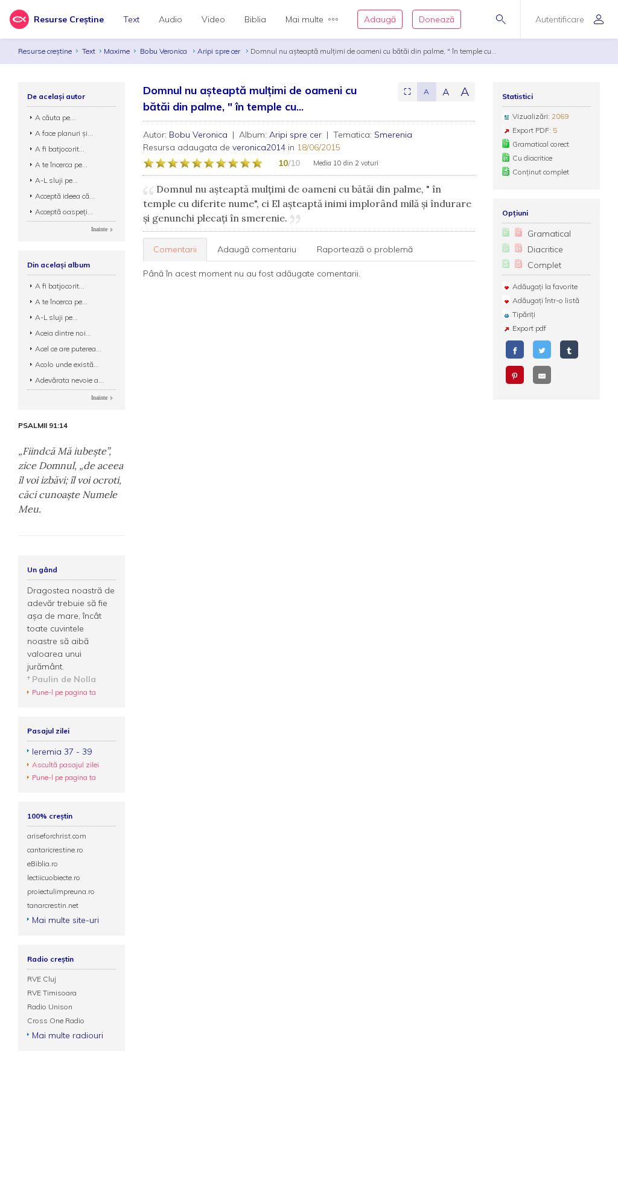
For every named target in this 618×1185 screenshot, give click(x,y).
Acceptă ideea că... (65, 195)
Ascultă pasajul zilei (65, 764)
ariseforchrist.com (56, 835)
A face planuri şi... (64, 133)
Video (213, 19)
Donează (436, 19)
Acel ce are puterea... (68, 348)
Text (131, 19)
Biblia (255, 19)
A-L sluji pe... (56, 180)
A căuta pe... (55, 117)
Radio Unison (49, 1006)
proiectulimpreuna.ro (61, 891)
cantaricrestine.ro (55, 849)
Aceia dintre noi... (63, 332)
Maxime (117, 51)
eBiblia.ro (42, 863)
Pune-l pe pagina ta (64, 692)
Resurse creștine (45, 51)
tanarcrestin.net (52, 905)
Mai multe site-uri (65, 920)
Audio (170, 19)
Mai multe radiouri (67, 1035)
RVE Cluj (41, 978)
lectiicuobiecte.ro (53, 877)
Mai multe (304, 19)
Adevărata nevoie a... (69, 380)
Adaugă (380, 19)
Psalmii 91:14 (43, 425)
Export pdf (529, 328)
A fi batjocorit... (59, 148)
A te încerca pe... (61, 164)
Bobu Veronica (164, 51)
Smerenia (393, 134)
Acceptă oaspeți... (64, 211)
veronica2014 (258, 147)
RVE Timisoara (52, 992)
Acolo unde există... (67, 364)
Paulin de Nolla (64, 679)
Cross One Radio (55, 1020)
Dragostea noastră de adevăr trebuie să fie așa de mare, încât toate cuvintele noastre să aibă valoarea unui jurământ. (71, 628)
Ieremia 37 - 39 (62, 751)
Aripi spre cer (219, 51)
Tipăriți (523, 314)
